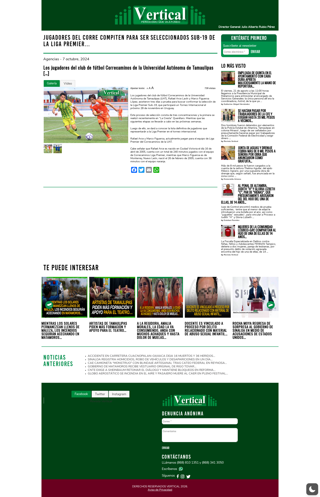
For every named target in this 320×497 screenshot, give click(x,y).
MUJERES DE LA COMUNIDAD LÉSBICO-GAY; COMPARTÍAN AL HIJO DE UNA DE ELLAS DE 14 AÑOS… (257, 231)
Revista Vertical (231, 141)
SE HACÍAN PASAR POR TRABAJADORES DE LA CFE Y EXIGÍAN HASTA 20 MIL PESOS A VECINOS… (256, 115)
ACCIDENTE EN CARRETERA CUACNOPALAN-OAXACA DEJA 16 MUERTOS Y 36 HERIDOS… (151, 356)
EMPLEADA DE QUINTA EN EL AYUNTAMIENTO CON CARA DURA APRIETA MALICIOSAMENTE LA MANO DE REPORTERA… (257, 79)
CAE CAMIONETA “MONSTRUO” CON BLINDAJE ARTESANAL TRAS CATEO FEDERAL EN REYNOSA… (157, 363)
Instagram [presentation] (119, 394)
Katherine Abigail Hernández (237, 104)
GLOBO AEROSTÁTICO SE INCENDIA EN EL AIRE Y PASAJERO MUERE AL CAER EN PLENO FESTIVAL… (158, 373)
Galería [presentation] (52, 83)
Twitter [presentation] (100, 394)
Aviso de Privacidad (160, 490)
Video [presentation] (68, 83)
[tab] (52, 83)
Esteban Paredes (231, 220)
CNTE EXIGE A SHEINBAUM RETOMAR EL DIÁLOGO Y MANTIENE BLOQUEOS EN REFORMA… (152, 370)
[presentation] (49, 305)
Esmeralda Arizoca (232, 179)
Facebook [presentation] (81, 394)
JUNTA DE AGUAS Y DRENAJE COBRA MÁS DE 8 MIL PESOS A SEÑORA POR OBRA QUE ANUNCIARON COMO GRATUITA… (257, 154)
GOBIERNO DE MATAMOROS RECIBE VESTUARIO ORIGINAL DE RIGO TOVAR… (142, 366)
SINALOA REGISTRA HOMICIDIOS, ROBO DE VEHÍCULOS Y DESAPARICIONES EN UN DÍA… (150, 359)
